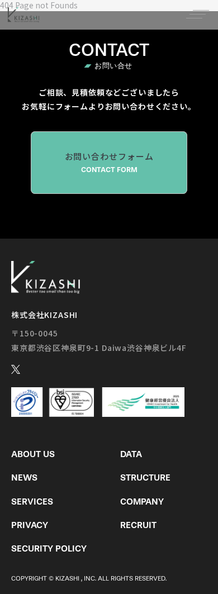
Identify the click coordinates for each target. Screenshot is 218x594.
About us (33, 454)
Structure (145, 477)
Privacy (29, 525)
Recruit (138, 525)
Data (131, 454)
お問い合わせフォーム (109, 162)
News (24, 477)
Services (32, 501)
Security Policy (49, 548)
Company (142, 501)
